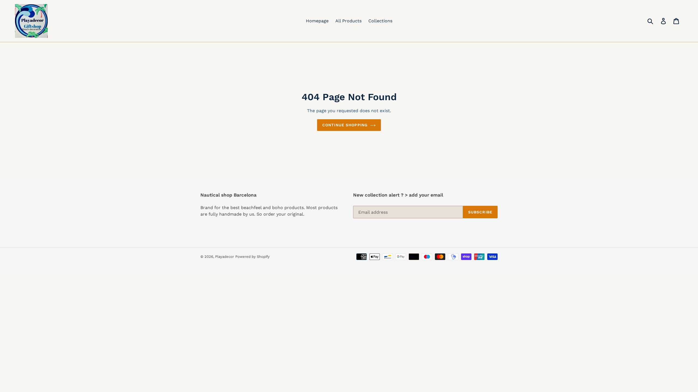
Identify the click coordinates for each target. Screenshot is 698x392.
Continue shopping (345, 125)
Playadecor (224, 257)
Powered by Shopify (252, 257)
